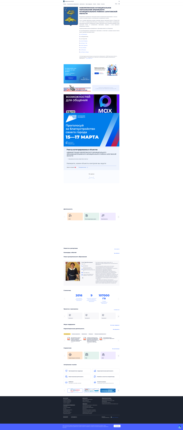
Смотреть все (116, 309)
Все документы (116, 329)
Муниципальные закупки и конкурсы (89, 409)
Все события (116, 253)
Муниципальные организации (88, 407)
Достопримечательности (67, 409)
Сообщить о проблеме (70, 78)
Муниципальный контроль (87, 413)
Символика (65, 406)
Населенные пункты (66, 413)
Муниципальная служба (87, 406)
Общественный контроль (106, 398)
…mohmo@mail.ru (88, 58)
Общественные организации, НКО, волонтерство (108, 401)
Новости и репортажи (67, 400)
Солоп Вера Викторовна (87, 262)
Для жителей (65, 398)
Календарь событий (66, 399)
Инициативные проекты (106, 402)
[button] (118, 217)
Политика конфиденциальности (105, 417)
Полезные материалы (67, 401)
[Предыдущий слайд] (92, 73)
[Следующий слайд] (118, 73)
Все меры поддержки (114, 325)
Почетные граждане (66, 407)
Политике (64, 427)
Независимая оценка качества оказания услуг (110, 403)
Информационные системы (87, 412)
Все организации (115, 348)
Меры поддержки (86, 400)
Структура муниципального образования (90, 405)
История (64, 408)
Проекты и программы (87, 401)
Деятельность (85, 398)
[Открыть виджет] (180, 427)
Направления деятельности (87, 399)
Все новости (116, 249)
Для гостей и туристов (67, 412)
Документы (85, 408)
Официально (85, 403)
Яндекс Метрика (82, 425)
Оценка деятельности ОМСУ (107, 399)
